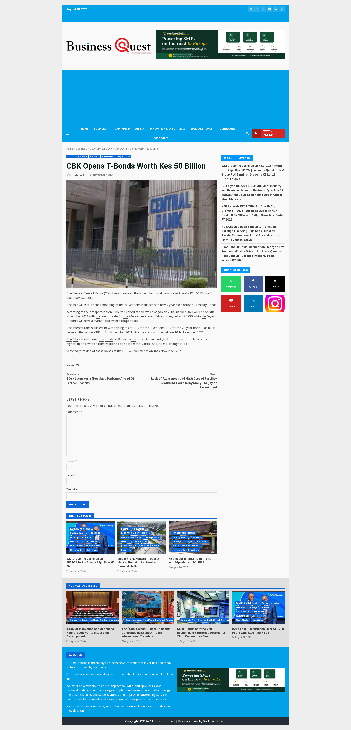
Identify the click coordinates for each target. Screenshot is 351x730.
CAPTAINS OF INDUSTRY (130, 128)
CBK (116, 312)
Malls (140, 537)
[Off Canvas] (68, 133)
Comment (74, 412)
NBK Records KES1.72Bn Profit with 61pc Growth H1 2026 (190, 560)
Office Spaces (140, 541)
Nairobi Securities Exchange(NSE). (164, 344)
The (69, 293)
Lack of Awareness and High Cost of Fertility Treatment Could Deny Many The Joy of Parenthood (184, 380)
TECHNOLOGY (226, 128)
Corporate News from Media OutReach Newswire (95, 620)
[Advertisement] (175, 97)
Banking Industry (79, 533)
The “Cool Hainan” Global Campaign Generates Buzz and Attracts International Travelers (148, 607)
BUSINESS (100, 128)
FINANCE (94, 156)
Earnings (74, 537)
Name (71, 461)
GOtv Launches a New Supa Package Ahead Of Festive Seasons (100, 378)
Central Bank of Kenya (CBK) (92, 293)
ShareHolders (93, 545)
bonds (109, 339)
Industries (139, 529)
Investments (108, 156)
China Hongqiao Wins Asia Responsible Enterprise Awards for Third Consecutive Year (203, 607)
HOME (84, 128)
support (87, 298)
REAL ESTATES (142, 545)
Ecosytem (189, 541)
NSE (125, 351)
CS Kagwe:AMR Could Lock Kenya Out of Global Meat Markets (252, 195)
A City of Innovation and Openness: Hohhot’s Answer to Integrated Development (92, 607)
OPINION (159, 137)
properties (126, 545)
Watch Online (268, 133)
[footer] (220, 44)
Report (155, 545)
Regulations (124, 156)
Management (152, 537)
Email (71, 475)
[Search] (247, 133)
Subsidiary (92, 550)
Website (72, 489)
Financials (87, 537)
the (136, 293)
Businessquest (188, 721)
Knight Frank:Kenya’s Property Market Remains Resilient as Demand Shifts (138, 562)
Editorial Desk (80, 174)
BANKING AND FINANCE (81, 529)
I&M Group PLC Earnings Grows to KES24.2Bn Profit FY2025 (252, 174)
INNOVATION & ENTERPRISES (168, 128)
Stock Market (77, 550)
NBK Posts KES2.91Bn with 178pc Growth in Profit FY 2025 (252, 215)
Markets (125, 541)
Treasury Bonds (205, 305)
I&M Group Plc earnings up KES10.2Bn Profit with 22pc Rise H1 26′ (90, 562)
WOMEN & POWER (202, 128)
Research (126, 550)
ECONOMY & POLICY (77, 156)
